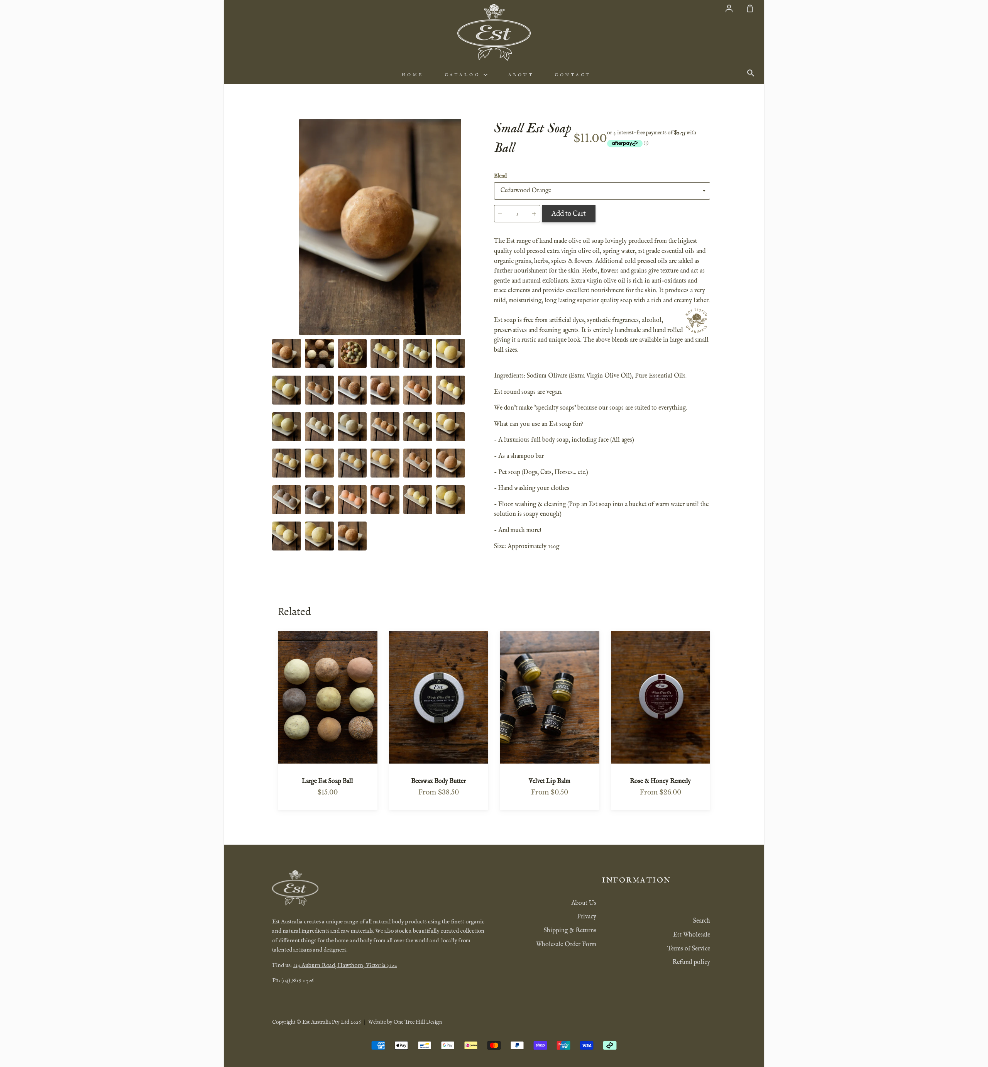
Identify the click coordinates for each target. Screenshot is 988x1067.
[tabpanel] (380, 227)
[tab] (286, 353)
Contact (573, 75)
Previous (274, 287)
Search (701, 921)
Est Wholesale (691, 935)
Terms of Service (688, 949)
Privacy (586, 917)
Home (412, 75)
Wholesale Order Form (566, 944)
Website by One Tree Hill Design (405, 1022)
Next (486, 287)
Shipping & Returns (570, 931)
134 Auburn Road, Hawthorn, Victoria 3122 (345, 965)
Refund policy (691, 962)
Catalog (464, 75)
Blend (500, 176)
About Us (583, 903)
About (521, 75)
